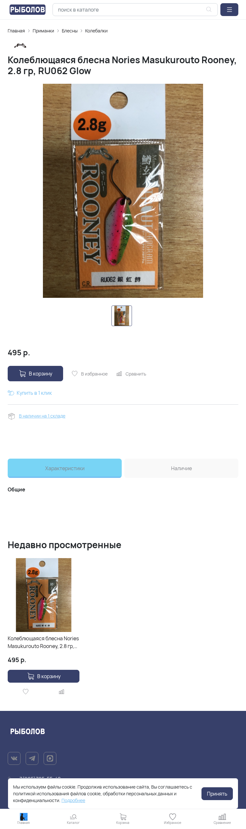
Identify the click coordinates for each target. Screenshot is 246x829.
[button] (229, 9)
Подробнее (73, 800)
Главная (16, 31)
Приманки (43, 31)
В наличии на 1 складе (42, 416)
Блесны (70, 31)
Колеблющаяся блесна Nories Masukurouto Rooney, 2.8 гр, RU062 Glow (43, 642)
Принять (217, 793)
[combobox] (135, 9)
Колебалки (96, 31)
